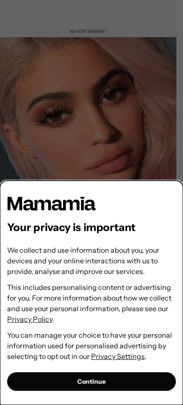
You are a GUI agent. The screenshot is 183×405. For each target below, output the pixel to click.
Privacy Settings (118, 356)
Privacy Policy (29, 319)
